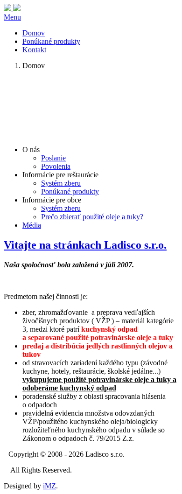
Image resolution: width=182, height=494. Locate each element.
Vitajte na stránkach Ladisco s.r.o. (85, 245)
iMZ (49, 486)
